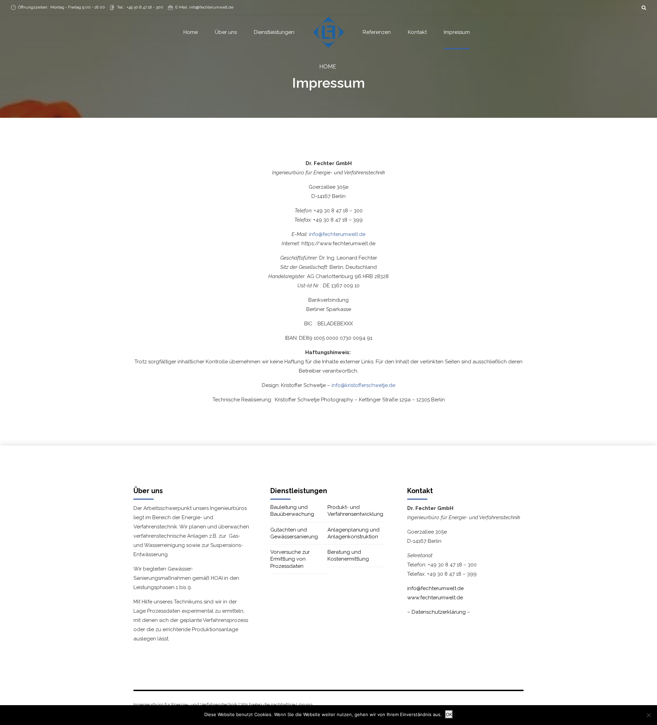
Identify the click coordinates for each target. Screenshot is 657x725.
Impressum (457, 32)
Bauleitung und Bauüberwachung (292, 510)
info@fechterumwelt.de (337, 234)
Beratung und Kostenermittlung (348, 555)
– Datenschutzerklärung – (438, 612)
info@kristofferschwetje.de (363, 385)
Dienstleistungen (274, 32)
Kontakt (417, 32)
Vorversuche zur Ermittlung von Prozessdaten (290, 559)
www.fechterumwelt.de (435, 598)
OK (449, 714)
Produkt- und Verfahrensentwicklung (355, 510)
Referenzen (377, 32)
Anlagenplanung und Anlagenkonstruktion (353, 533)
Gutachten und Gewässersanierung (294, 533)
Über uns (226, 32)
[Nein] (648, 715)
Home (190, 32)
